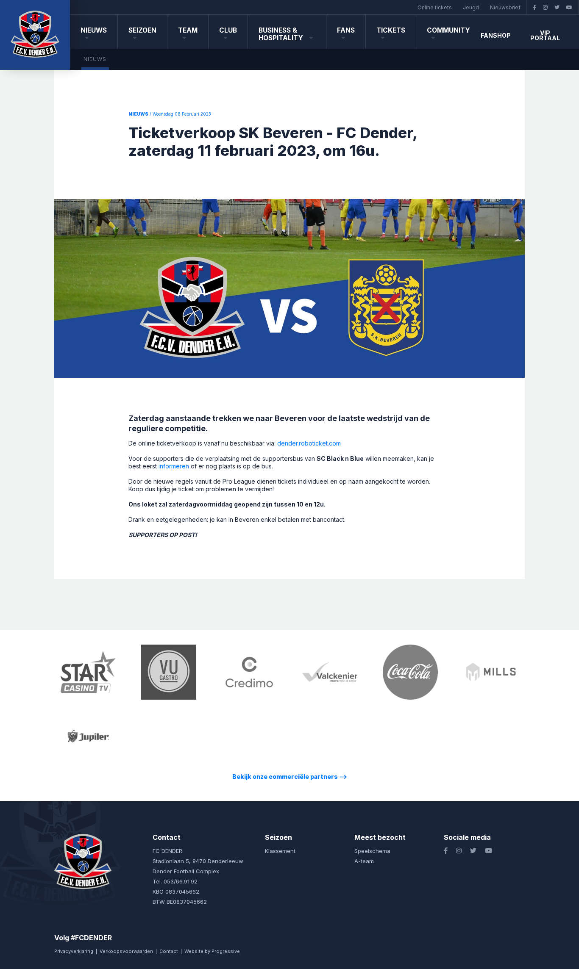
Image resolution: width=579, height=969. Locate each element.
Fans (346, 30)
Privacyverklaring (73, 951)
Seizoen (142, 30)
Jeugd (471, 7)
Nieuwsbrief (505, 7)
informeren (174, 466)
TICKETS (390, 30)
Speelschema (372, 850)
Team (188, 30)
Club (228, 30)
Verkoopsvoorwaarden (126, 951)
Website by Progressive (212, 951)
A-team (364, 861)
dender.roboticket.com (309, 443)
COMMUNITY (448, 30)
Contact (168, 951)
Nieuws (94, 30)
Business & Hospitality (282, 34)
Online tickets (435, 7)
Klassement (280, 850)
